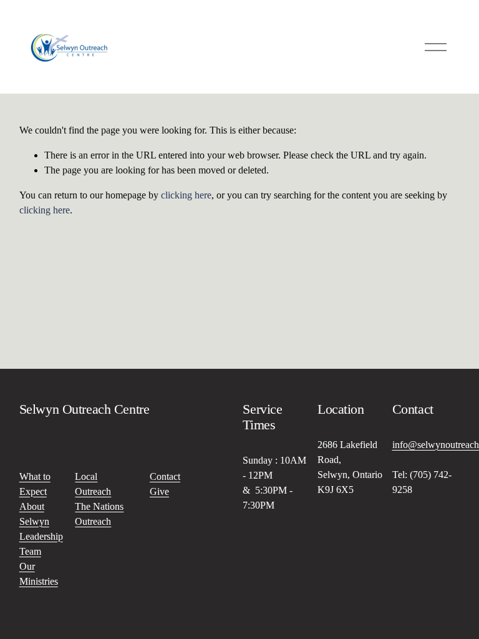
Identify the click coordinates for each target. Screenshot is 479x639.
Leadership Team (41, 544)
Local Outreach (93, 484)
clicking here (186, 195)
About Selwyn (34, 514)
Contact (165, 476)
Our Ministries (38, 574)
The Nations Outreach (99, 514)
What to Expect (35, 484)
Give (159, 491)
